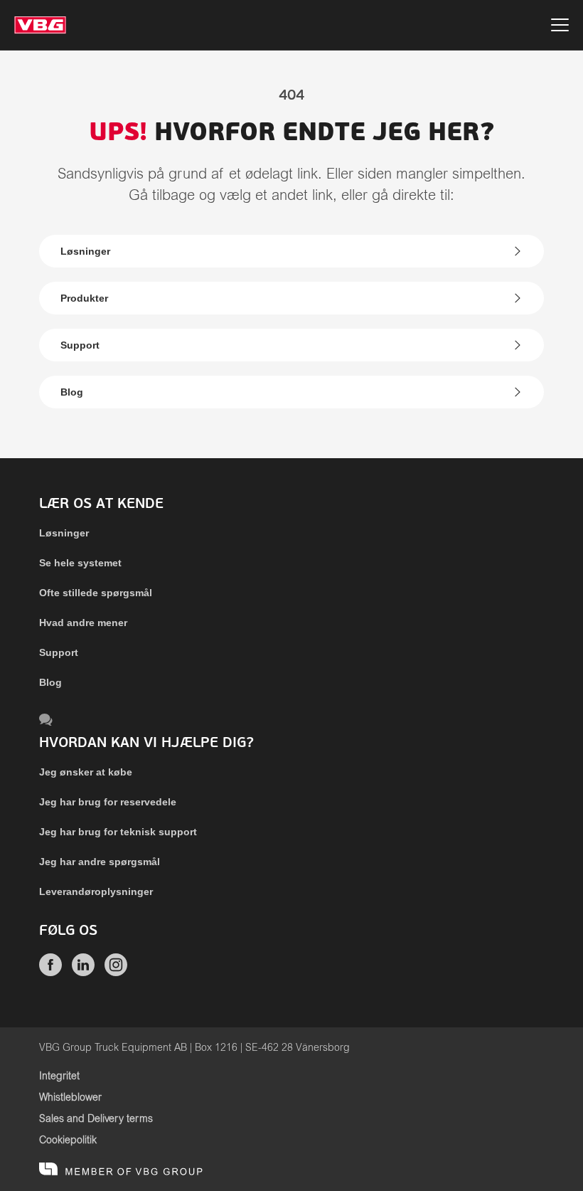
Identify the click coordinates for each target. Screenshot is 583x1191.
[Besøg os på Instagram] (116, 972)
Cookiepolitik (68, 1140)
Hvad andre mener (83, 622)
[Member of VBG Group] (121, 1170)
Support (80, 345)
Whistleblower (70, 1098)
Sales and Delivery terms (96, 1119)
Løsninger (85, 251)
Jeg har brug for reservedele (107, 802)
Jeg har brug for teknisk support (118, 831)
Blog (71, 392)
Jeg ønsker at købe (85, 772)
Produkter (84, 298)
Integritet (59, 1076)
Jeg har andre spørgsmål (99, 861)
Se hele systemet (80, 562)
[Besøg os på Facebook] (50, 972)
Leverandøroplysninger (96, 891)
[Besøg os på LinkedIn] (83, 972)
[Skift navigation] (560, 27)
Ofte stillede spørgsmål (95, 592)
